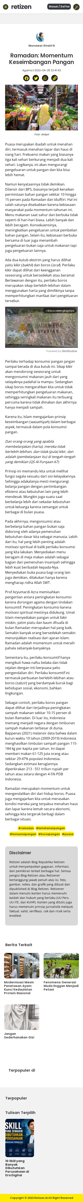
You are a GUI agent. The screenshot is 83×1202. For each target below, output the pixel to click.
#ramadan (26, 828)
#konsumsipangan (23, 834)
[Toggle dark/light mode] (76, 7)
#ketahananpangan (50, 828)
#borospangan (49, 834)
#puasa (67, 834)
